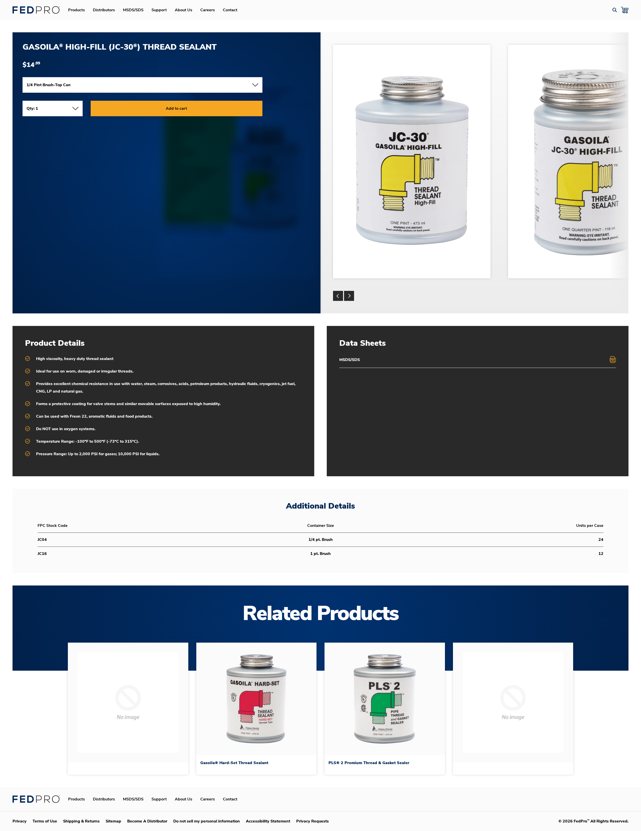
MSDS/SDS (133, 10)
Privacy (20, 821)
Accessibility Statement (268, 821)
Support (159, 10)
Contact (230, 10)
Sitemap (113, 821)
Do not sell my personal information (206, 821)
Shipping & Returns (81, 821)
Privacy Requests (312, 821)
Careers (207, 10)
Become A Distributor (147, 821)
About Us (183, 10)
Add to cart (176, 108)
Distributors (104, 10)
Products (76, 10)
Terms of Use (45, 821)
